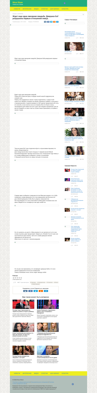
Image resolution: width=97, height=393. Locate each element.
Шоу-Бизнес (36, 284)
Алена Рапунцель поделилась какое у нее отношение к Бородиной (46, 311)
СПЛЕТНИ (44, 9)
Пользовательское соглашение (39, 382)
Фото (56, 282)
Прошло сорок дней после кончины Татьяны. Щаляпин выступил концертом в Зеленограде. (74, 68)
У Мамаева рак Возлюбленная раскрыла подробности (46, 333)
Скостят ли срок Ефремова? (72, 85)
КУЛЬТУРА (65, 9)
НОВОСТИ (17, 9)
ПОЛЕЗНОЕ (36, 21)
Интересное (41, 282)
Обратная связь (22, 383)
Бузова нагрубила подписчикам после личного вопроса (76, 240)
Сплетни (50, 282)
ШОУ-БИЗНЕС (54, 9)
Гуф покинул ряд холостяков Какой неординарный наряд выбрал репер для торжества (76, 229)
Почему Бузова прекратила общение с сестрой (21, 356)
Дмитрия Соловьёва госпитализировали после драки (47, 356)
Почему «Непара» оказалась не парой (74, 101)
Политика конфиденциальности (21, 382)
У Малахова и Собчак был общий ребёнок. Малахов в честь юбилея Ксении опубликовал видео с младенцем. (73, 119)
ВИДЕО (36, 9)
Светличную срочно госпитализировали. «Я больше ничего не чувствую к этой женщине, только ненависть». (74, 33)
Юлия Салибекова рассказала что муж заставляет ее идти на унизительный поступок (23, 334)
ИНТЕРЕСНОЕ (27, 9)
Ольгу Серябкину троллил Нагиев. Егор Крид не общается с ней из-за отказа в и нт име (74, 139)
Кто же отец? (68, 51)
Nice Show (18, 2)
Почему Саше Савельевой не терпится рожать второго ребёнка (23, 310)
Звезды (33, 282)
